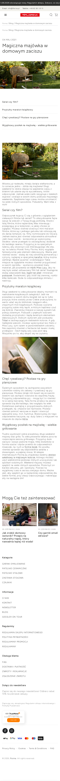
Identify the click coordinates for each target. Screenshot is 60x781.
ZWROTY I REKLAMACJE (14, 671)
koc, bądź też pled (31, 273)
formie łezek (31, 447)
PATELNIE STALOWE (12, 573)
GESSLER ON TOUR (12, 617)
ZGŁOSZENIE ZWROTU (14, 676)
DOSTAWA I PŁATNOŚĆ (14, 667)
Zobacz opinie (13, 720)
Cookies (22, 748)
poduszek (7, 275)
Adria (25, 419)
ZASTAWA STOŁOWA (12, 578)
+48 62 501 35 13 (36, 8)
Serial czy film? (10, 102)
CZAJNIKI (7, 582)
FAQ (4, 662)
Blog (11, 23)
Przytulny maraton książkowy (17, 109)
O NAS (5, 598)
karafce (38, 257)
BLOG (5, 612)
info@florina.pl (14, 8)
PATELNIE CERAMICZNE (14, 568)
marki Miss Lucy (38, 267)
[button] (51, 14)
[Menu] (5, 14)
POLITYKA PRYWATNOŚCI (15, 637)
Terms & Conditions (38, 748)
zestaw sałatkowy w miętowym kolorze (29, 456)
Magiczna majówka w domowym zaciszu (33, 23)
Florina (4, 23)
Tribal (5, 320)
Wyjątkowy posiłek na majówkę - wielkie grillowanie (29, 125)
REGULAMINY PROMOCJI (15, 642)
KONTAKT (7, 603)
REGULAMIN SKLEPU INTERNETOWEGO (22, 632)
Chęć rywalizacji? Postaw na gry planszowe (25, 117)
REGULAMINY (9, 646)
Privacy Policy (8, 748)
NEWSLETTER (9, 607)
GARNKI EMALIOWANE (13, 564)
